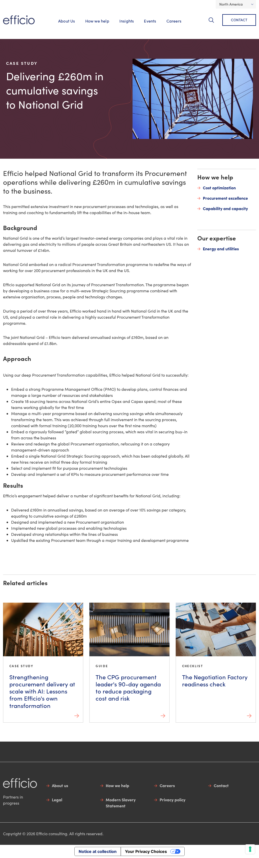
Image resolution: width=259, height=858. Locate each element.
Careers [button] (173, 21)
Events (150, 21)
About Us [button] (66, 21)
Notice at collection (98, 851)
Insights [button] (126, 21)
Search (214, 23)
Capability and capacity (225, 208)
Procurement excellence (225, 198)
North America (231, 4)
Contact (239, 19)
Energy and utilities (221, 248)
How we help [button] (97, 21)
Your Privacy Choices (146, 851)
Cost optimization (219, 187)
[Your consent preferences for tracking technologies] (250, 849)
